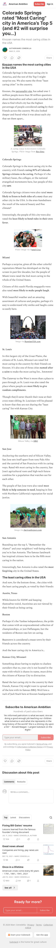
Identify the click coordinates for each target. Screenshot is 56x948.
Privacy (30, 924)
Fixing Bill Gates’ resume (17, 825)
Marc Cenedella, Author (25, 836)
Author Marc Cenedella (20, 48)
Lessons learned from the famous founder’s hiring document (18, 831)
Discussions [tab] (24, 817)
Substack (13, 942)
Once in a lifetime (12, 867)
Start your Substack (20, 934)
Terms (39, 924)
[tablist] (14, 782)
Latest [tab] (13, 817)
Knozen (7, 64)
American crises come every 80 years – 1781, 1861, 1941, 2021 (20, 872)
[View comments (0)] (12, 58)
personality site (24, 91)
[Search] (51, 817)
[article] (28, 832)
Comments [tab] (9, 781)
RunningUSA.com (32, 341)
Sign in (50, 4)
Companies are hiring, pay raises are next (20, 851)
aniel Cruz (36, 249)
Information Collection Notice (30, 747)
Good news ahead (13, 846)
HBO (35, 441)
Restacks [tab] (21, 781)
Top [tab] (5, 817)
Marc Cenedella (22, 856)
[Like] (5, 58)
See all (8, 887)
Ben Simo (40, 151)
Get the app (42, 934)
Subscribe (39, 4)
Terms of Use (41, 744)
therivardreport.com (33, 530)
